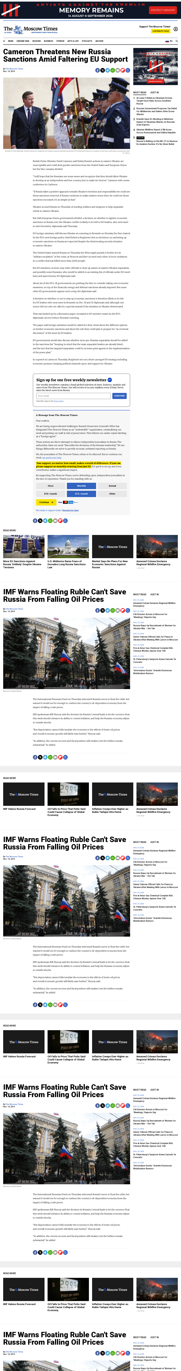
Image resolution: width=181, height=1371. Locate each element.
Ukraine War (23, 41)
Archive (99, 41)
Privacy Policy (59, 401)
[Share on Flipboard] (122, 70)
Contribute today (161, 31)
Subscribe (119, 396)
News (10, 41)
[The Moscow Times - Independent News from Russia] (30, 29)
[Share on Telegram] (107, 70)
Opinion (60, 41)
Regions (36, 41)
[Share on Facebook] (97, 70)
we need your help (51, 457)
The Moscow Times (14, 69)
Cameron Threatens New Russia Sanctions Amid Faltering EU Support (65, 55)
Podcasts (87, 41)
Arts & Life (73, 41)
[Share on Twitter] (102, 70)
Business (48, 41)
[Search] (177, 41)
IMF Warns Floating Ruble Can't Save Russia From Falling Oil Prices (64, 595)
